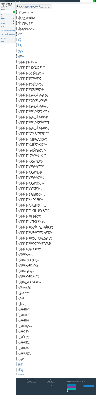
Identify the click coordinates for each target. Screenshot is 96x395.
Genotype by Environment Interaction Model (9, 34)
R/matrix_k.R (19, 49)
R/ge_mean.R (19, 45)
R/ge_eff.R (19, 44)
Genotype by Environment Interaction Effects (8, 30)
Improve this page (90, 386)
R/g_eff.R (19, 41)
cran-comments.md (20, 56)
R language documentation (31, 382)
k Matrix (3, 38)
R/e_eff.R (19, 40)
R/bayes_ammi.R (20, 38)
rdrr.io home (28, 381)
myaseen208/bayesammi (31, 6)
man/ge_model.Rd (20, 370)
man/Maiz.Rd (19, 360)
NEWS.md (19, 34)
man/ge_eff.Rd (19, 368)
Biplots (3, 26)
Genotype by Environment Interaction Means (9, 33)
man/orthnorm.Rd (20, 374)
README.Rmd (20, 51)
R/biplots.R (19, 39)
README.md (3, 16)
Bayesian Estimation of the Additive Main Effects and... (11, 25)
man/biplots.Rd (20, 363)
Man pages (3, 23)
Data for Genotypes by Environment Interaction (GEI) (9, 37)
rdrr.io (2, 1)
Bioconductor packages (51, 382)
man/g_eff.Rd (19, 365)
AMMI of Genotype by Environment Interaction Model (10, 29)
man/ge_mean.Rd (20, 369)
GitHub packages (49, 385)
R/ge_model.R (19, 46)
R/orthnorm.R (19, 50)
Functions (3, 18)
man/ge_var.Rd (20, 371)
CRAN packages (49, 381)
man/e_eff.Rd (19, 364)
